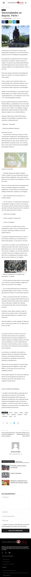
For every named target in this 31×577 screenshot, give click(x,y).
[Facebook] (3, 21)
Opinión (7, 7)
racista (25, 414)
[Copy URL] (17, 21)
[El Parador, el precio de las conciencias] (6, 467)
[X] (6, 21)
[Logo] (15, 542)
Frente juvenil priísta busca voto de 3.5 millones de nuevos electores (8, 434)
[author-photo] (15, 449)
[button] (26, 3)
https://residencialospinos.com (15, 453)
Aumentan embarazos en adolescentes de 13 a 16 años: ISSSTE (22, 434)
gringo (26, 412)
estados (16, 412)
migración (13, 414)
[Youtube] (9, 553)
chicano (10, 412)
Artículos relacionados (8, 461)
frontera (21, 412)
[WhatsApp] (10, 21)
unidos (10, 416)
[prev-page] (3, 488)
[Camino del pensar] (6, 475)
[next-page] (5, 488)
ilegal (3, 414)
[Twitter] (6, 553)
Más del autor (19, 461)
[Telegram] (14, 21)
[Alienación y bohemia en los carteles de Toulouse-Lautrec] (6, 482)
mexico (8, 414)
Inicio (3, 7)
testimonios (4, 416)
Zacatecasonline (7, 18)
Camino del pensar (15, 473)
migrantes (20, 414)
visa (15, 416)
